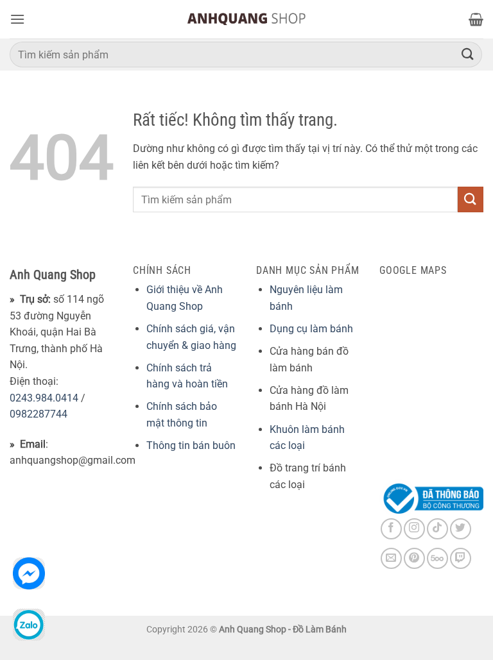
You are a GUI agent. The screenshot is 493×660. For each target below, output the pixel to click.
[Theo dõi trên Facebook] (391, 528)
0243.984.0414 (44, 398)
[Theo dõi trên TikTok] (437, 528)
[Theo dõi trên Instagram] (414, 528)
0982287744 (38, 414)
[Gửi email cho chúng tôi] (391, 558)
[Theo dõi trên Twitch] (460, 558)
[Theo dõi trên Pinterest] (414, 558)
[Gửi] (468, 54)
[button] (17, 19)
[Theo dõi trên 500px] (437, 558)
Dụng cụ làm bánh (311, 329)
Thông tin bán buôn (191, 445)
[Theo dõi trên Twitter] (460, 528)
